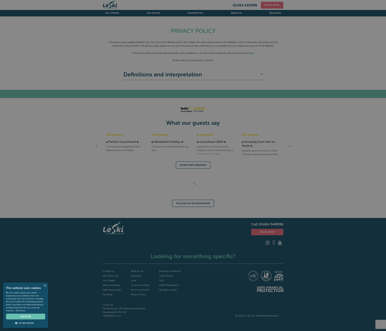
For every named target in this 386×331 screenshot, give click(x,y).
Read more (21, 310)
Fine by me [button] (25, 316)
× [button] (45, 286)
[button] (25, 323)
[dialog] (193, 165)
